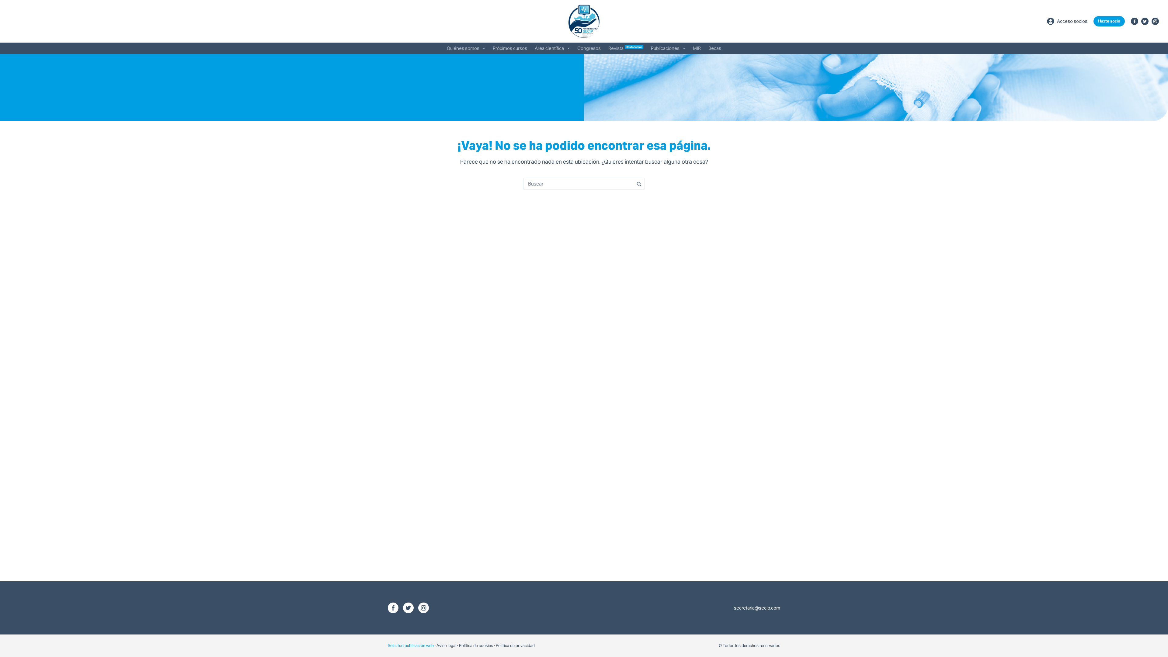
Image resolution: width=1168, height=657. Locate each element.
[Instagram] (1155, 21)
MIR (697, 48)
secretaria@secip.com (757, 608)
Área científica (549, 48)
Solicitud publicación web (411, 645)
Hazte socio (1109, 21)
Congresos (589, 48)
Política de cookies (476, 645)
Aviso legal (446, 645)
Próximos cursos (510, 48)
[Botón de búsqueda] (639, 183)
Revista (625, 48)
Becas (714, 48)
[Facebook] (1134, 21)
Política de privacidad (515, 645)
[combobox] (578, 184)
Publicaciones (665, 48)
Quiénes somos (463, 48)
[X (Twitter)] (1145, 21)
